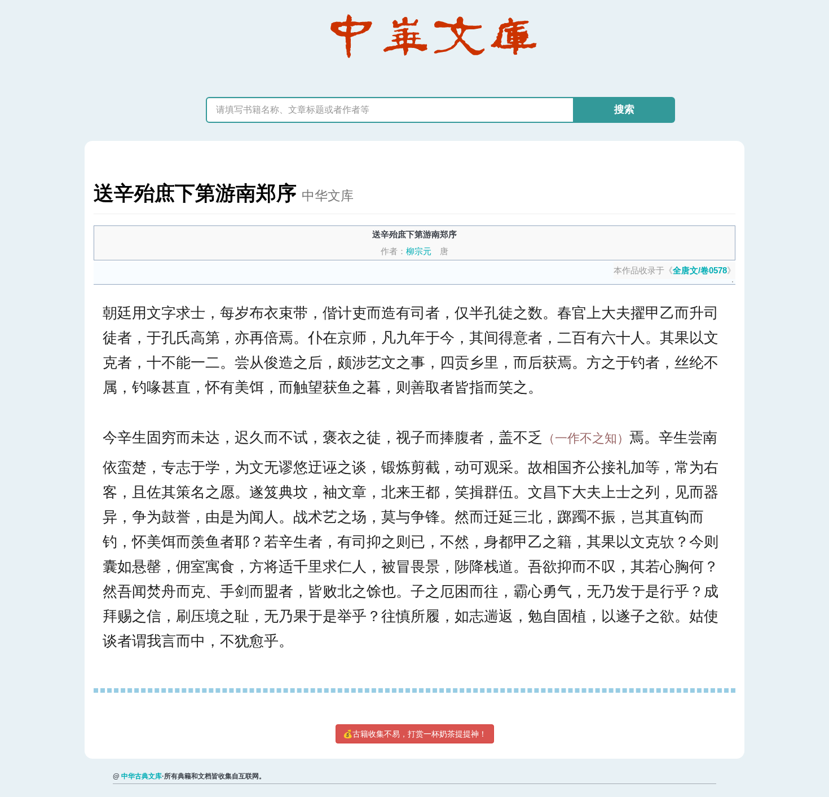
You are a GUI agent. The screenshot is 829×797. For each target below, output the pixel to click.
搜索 (624, 109)
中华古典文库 (141, 776)
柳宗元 (418, 251)
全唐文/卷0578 (700, 270)
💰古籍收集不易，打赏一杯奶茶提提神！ (415, 733)
